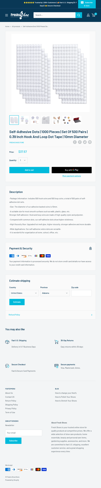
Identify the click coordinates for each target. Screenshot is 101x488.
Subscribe (13, 441)
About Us (9, 393)
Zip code (74, 287)
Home (7, 26)
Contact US (9, 397)
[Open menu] (6, 15)
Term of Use (10, 412)
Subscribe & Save (88, 4)
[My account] (88, 15)
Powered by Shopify (12, 480)
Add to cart (29, 170)
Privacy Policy (10, 408)
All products (16, 26)
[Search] (78, 15)
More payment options (71, 176)
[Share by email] (90, 142)
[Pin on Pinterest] (80, 142)
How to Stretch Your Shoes (66, 401)
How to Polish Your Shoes (65, 397)
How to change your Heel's (66, 393)
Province (44, 287)
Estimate (17, 302)
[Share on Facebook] (75, 142)
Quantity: (13, 160)
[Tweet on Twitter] (85, 142)
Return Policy (10, 401)
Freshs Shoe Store (16, 142)
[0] (93, 15)
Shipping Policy (11, 405)
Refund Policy (14, 315)
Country (12, 287)
